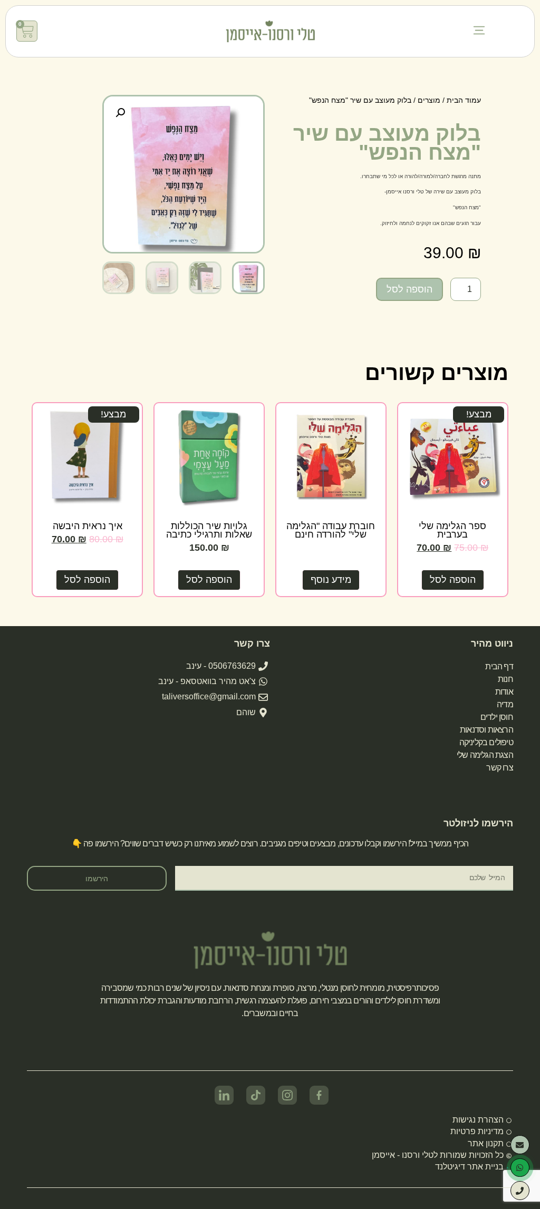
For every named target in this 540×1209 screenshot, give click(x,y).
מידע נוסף (331, 579)
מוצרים (429, 100)
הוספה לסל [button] (453, 579)
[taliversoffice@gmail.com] (520, 1144)
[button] (479, 31)
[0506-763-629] (520, 1190)
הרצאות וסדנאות (486, 729)
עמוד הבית (464, 100)
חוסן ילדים (496, 717)
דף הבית (499, 666)
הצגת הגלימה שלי (485, 754)
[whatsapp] (520, 1168)
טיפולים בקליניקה (486, 742)
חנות (505, 679)
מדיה (505, 704)
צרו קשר (499, 767)
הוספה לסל (409, 289)
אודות (504, 691)
